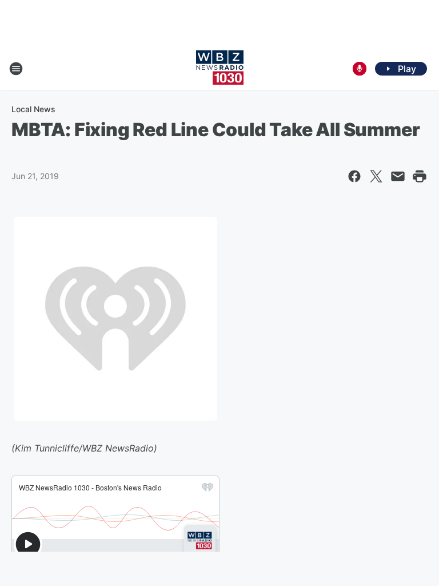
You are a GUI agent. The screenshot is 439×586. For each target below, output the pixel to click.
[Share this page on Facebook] (354, 176)
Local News (33, 109)
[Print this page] (420, 176)
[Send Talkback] (359, 69)
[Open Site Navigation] (16, 69)
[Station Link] (220, 68)
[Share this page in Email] (398, 176)
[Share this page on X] (376, 176)
